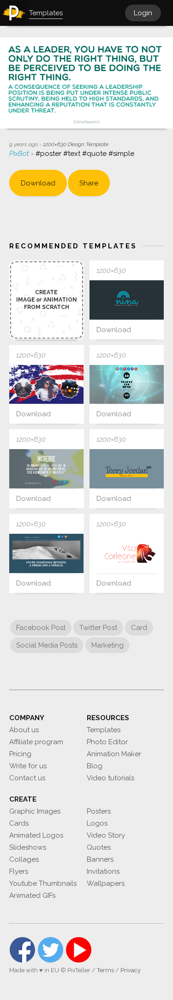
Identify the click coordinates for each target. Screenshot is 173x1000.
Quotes (99, 847)
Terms (105, 970)
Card (139, 627)
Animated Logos (36, 835)
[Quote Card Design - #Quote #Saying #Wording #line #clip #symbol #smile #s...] (46, 468)
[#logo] (126, 553)
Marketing (107, 645)
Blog (94, 766)
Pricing (20, 754)
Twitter (50, 950)
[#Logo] (126, 300)
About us (24, 730)
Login (143, 13)
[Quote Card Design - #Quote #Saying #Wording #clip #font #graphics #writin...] (126, 384)
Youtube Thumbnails (43, 883)
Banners (100, 859)
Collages (24, 859)
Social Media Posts (47, 645)
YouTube (78, 950)
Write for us (28, 766)
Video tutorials (110, 778)
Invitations (103, 871)
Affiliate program (36, 742)
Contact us (27, 778)
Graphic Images (34, 811)
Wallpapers (106, 883)
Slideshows (27, 847)
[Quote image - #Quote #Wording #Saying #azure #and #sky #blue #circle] (46, 553)
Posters (99, 811)
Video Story (106, 835)
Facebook (22, 950)
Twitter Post (98, 627)
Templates (103, 730)
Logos (97, 823)
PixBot (20, 153)
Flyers (18, 871)
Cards (19, 823)
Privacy (130, 970)
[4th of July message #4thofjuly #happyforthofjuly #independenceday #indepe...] (46, 384)
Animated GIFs (32, 895)
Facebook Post (41, 627)
